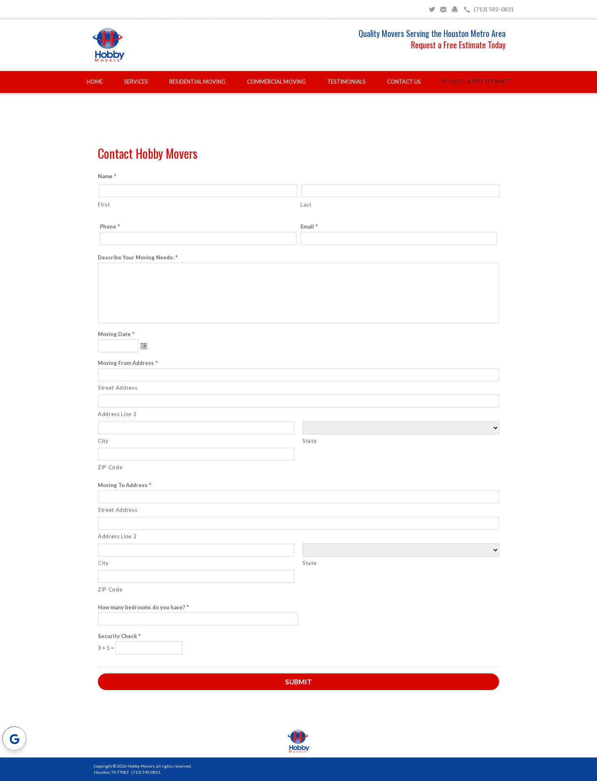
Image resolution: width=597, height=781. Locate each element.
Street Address (117, 387)
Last (306, 204)
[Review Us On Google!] (14, 738)
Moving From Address (128, 363)
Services (136, 81)
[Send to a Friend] (443, 9)
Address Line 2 (117, 414)
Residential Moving (197, 81)
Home (95, 81)
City (103, 441)
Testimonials (346, 81)
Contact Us (404, 81)
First (104, 204)
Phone (110, 226)
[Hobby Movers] (298, 741)
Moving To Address (124, 485)
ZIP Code (110, 467)
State (309, 441)
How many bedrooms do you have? (143, 607)
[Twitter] (432, 9)
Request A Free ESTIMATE (476, 81)
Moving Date (116, 334)
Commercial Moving (276, 81)
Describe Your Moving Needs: (137, 257)
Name (107, 176)
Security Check (119, 636)
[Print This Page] (455, 9)
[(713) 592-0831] (487, 9)
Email (309, 226)
